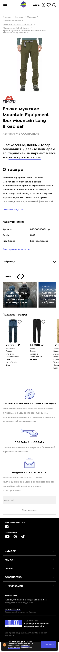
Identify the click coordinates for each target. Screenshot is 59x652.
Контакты (11, 595)
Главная (7, 17)
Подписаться (29, 510)
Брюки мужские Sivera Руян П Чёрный (29, 355)
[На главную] (23, 4)
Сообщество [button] (13, 577)
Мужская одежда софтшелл (17, 24)
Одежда (31, 17)
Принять (49, 645)
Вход (36, 5)
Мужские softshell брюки (16, 28)
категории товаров (25, 157)
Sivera (25, 349)
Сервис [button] (9, 568)
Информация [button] (14, 586)
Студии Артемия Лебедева (36, 624)
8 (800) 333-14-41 (12, 609)
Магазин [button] (10, 559)
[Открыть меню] (5, 4)
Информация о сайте (34, 626)
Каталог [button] (10, 551)
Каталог (19, 17)
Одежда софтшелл (13, 21)
